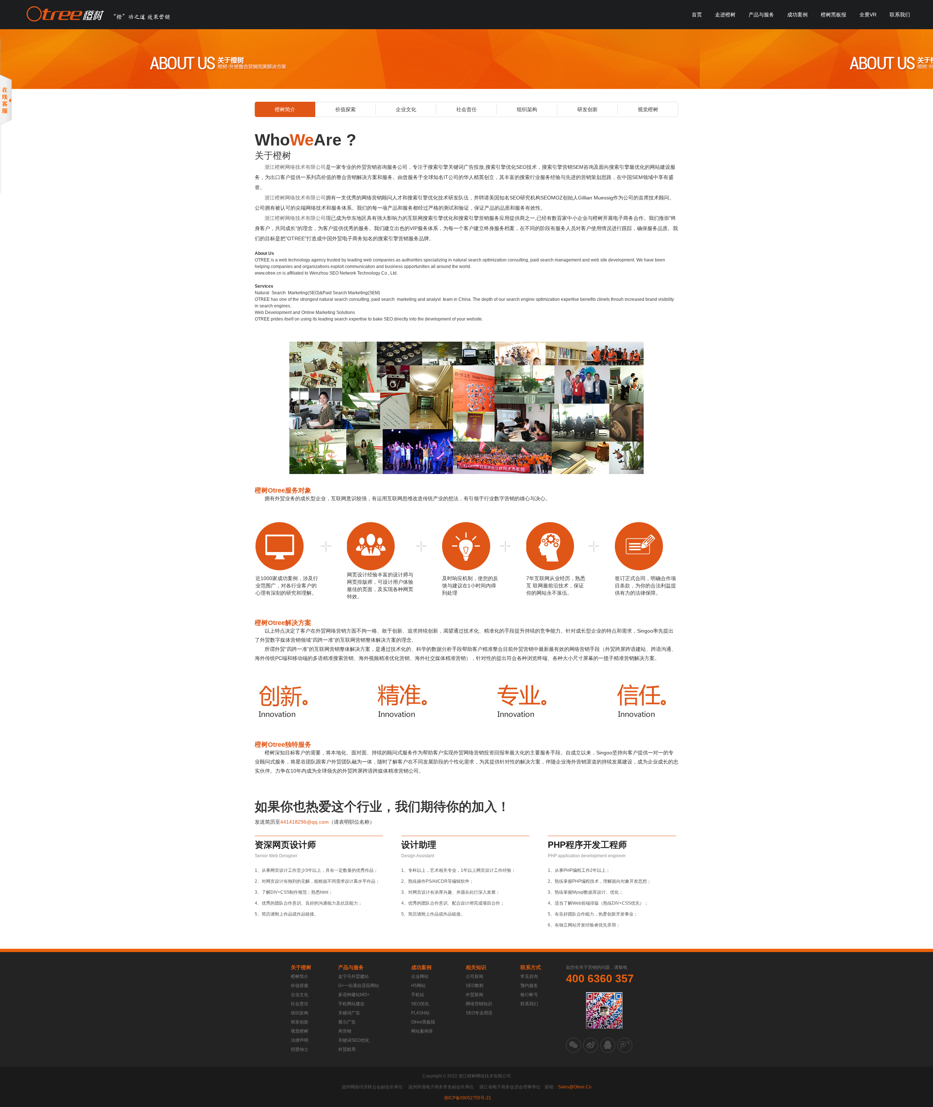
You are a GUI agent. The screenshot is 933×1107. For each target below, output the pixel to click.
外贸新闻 (474, 994)
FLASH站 (420, 1012)
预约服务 (529, 985)
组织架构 (527, 109)
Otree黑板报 (423, 1022)
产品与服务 (761, 15)
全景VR (868, 15)
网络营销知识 (479, 1003)
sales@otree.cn (575, 1086)
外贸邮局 (347, 1049)
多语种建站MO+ (354, 994)
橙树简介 (285, 109)
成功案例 (797, 15)
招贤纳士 (299, 1049)
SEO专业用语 (479, 1012)
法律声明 (299, 1040)
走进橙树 (725, 15)
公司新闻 (474, 976)
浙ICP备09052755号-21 (467, 1097)
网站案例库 (422, 1031)
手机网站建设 (351, 1003)
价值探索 (345, 109)
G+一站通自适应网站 (358, 985)
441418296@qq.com (304, 822)
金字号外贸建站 (353, 976)
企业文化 (406, 109)
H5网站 (418, 985)
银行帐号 (529, 994)
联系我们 (900, 15)
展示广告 (347, 1022)
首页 (697, 15)
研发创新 (587, 109)
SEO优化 (420, 1003)
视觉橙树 (648, 109)
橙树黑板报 (833, 15)
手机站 (417, 994)
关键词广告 (349, 1012)
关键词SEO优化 (353, 1040)
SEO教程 (475, 985)
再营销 (344, 1031)
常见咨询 (529, 976)
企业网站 (420, 976)
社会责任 (466, 109)
